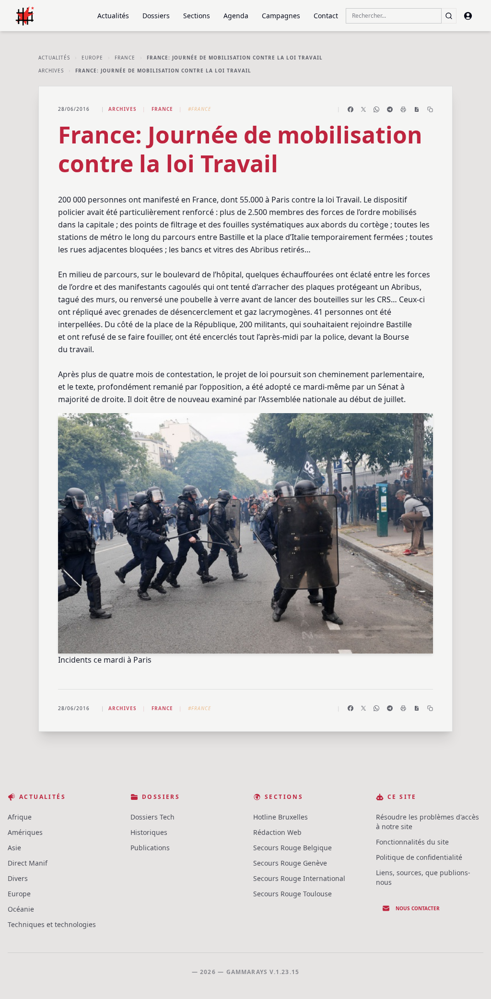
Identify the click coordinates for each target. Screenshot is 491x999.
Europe (92, 57)
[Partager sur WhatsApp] (376, 109)
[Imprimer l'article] (403, 109)
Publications (150, 847)
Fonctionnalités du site (412, 841)
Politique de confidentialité (419, 857)
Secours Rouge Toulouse (292, 893)
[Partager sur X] (363, 109)
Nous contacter (418, 908)
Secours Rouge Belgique (292, 847)
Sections (196, 15)
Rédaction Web (277, 832)
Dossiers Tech (152, 816)
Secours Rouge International (299, 878)
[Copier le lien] (430, 109)
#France (199, 109)
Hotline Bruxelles (280, 816)
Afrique (20, 816)
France (125, 57)
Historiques (148, 832)
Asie (14, 847)
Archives (51, 70)
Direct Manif (27, 863)
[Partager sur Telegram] (390, 109)
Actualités (113, 15)
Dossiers (156, 15)
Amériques (25, 832)
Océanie (21, 909)
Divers (18, 878)
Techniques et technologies (52, 924)
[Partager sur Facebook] (350, 109)
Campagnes (281, 15)
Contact (326, 15)
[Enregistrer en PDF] (417, 109)
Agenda (235, 15)
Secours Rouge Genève (290, 863)
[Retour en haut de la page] (469, 977)
